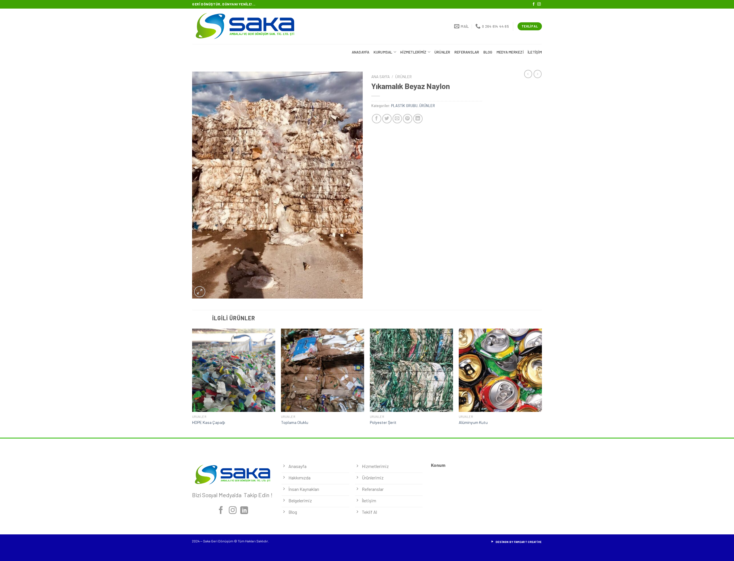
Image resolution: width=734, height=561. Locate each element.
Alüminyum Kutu (473, 422)
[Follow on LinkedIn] (244, 510)
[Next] (541, 382)
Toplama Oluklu (294, 422)
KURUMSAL (383, 52)
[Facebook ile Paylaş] (376, 118)
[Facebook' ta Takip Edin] (533, 4)
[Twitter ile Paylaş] (387, 118)
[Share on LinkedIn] (418, 118)
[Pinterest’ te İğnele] (407, 118)
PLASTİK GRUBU (404, 105)
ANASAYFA (361, 52)
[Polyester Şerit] (411, 370)
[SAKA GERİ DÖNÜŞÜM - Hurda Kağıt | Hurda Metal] (251, 26)
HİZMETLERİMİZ (413, 52)
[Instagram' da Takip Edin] (539, 4)
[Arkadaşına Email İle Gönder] (397, 118)
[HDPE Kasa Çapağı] (233, 370)
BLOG (488, 52)
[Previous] (192, 382)
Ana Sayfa (380, 76)
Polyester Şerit (383, 422)
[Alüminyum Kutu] (500, 370)
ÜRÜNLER (442, 52)
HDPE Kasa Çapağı (208, 422)
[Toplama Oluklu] (322, 370)
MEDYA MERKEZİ (510, 52)
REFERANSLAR (466, 52)
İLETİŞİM (535, 52)
